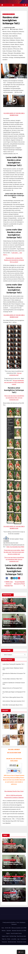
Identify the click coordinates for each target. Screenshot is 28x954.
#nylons (22, 44)
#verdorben (5, 57)
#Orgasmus (14, 46)
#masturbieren (6, 44)
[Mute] (22, 105)
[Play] (4, 105)
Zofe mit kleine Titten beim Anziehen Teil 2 (14, 701)
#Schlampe (9, 51)
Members (4, 930)
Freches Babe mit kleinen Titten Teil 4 (12, 678)
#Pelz (19, 46)
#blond (20, 29)
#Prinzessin (16, 48)
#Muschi (17, 44)
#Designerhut (15, 31)
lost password (23, 939)
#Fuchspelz (5, 35)
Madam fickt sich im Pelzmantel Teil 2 (12, 688)
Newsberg (22, 922)
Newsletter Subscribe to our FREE (19, 930)
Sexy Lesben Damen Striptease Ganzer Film (13, 622)
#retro (21, 48)
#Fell (10, 33)
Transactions (4, 941)
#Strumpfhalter (17, 53)
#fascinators (6, 33)
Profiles (8, 939)
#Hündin (18, 40)
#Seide (14, 51)
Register (8, 933)
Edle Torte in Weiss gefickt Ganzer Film (13, 697)
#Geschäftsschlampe (8, 38)
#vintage (11, 57)
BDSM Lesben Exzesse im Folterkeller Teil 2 (9, 583)
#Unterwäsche (14, 55)
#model (12, 44)
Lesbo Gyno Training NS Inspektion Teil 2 (13, 606)
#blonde (5, 31)
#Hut (4, 42)
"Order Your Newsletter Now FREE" (15, 546)
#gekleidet (14, 35)
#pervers (5, 48)
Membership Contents (21, 941)
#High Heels (6, 40)
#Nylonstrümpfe (7, 46)
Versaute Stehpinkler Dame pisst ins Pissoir (19, 582)
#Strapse (5, 53)
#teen (23, 53)
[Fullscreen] (24, 105)
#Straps (19, 51)
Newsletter (9, 930)
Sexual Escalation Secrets (16, 933)
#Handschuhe (17, 38)
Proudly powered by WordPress (9, 922)
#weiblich (5, 59)
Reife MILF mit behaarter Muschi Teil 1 (13, 705)
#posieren (10, 48)
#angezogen (15, 29)
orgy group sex (7, 634)
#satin (4, 51)
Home (3, 927)
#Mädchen (20, 42)
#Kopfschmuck (13, 42)
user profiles (13, 939)
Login (18, 939)
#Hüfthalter (12, 40)
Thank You (4, 939)
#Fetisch (14, 33)
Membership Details (12, 941)
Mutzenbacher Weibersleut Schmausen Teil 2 (13, 639)
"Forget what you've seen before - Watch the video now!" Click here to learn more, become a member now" (14, 552)
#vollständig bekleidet (19, 57)
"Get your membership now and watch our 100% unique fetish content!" (14, 382)
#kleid (7, 42)
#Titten (8, 55)
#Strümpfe (10, 53)
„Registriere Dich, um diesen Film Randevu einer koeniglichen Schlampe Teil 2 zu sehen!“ (14, 260)
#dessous (21, 31)
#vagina (21, 55)
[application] (14, 101)
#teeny (4, 55)
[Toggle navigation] (13, 5)
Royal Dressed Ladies (9, 27)
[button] (23, 5)
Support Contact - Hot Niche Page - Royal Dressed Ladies (14, 936)
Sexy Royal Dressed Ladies (8, 14)
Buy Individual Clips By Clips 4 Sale (14, 791)
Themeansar (13, 924)
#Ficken (19, 33)
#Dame (9, 31)
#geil (10, 35)
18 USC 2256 (7, 927)
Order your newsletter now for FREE (18, 927)
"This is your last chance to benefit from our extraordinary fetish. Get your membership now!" (14, 397)
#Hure (22, 40)
